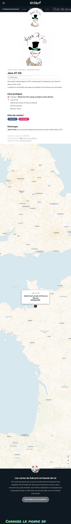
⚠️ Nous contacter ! (25, 140)
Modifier (37, 69)
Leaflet (68, 467)
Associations (22, 69)
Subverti (9, 69)
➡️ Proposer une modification (28, 138)
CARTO (64, 467)
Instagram (23, 119)
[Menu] (3, 3)
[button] (23, 291)
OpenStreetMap (58, 467)
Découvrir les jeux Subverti (35, 499)
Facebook (12, 119)
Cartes (15, 69)
